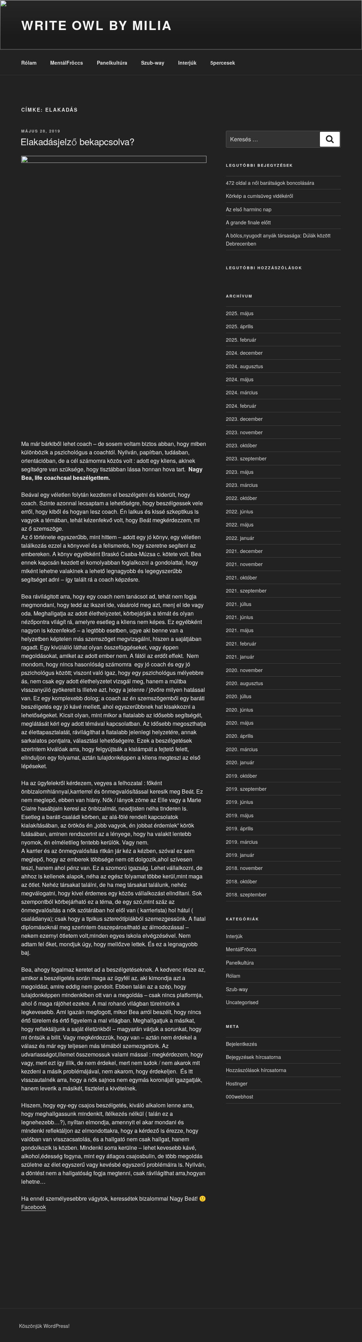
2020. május (239, 722)
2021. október (241, 577)
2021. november (244, 563)
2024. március (242, 392)
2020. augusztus (244, 683)
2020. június (239, 709)
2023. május (239, 471)
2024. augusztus (244, 366)
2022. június (239, 511)
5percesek (222, 62)
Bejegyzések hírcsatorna (253, 1056)
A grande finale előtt (248, 222)
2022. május (239, 524)
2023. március (242, 484)
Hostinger (236, 1083)
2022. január (240, 537)
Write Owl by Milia (96, 25)
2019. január (240, 854)
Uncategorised (242, 1002)
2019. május (239, 815)
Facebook (33, 1207)
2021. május (239, 630)
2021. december (244, 550)
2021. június (239, 616)
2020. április (239, 735)
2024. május (239, 379)
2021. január (240, 656)
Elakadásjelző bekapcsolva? (77, 141)
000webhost (239, 1096)
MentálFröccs (66, 62)
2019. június (239, 801)
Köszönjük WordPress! (44, 1325)
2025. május (239, 313)
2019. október (241, 775)
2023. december (244, 418)
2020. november (244, 669)
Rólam (28, 62)
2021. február (241, 643)
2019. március (242, 841)
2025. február (241, 339)
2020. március (242, 749)
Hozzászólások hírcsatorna (256, 1069)
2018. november (244, 867)
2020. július (238, 696)
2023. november (244, 432)
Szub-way (152, 62)
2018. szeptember (246, 894)
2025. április (239, 326)
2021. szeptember (246, 590)
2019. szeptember (246, 788)
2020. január (240, 762)
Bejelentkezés (241, 1043)
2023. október (241, 445)
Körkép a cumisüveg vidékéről (259, 195)
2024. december (244, 352)
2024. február (241, 405)
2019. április (239, 828)
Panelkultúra (112, 62)
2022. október (241, 497)
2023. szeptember (246, 458)
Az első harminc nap (249, 209)
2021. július (238, 603)
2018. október (241, 881)
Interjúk (187, 62)
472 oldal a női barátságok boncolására (270, 182)
